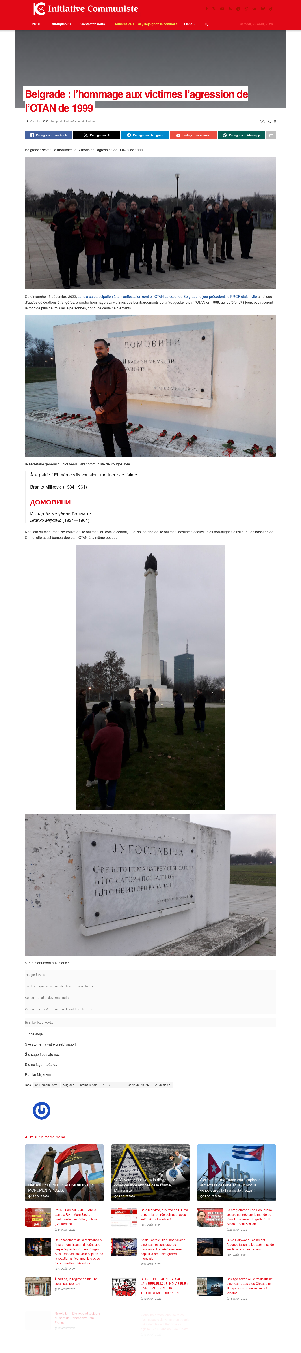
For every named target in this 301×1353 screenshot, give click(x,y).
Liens (188, 23)
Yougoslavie (162, 1085)
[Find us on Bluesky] (263, 8)
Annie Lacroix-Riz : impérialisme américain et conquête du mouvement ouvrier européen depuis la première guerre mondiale (163, 1249)
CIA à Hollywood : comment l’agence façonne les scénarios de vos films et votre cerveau (250, 1244)
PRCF (36, 23)
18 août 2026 (238, 1298)
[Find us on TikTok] (271, 8)
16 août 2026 (152, 1328)
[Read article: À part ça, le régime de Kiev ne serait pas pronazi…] (38, 1286)
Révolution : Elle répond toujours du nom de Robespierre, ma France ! (77, 1313)
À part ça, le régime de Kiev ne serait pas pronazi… (76, 1281)
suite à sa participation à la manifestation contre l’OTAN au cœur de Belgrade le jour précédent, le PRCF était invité (168, 296)
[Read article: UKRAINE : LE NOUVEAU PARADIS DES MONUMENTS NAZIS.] (64, 1172)
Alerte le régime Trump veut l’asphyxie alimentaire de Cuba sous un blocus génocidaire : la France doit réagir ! (230, 1185)
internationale (89, 1085)
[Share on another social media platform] (271, 135)
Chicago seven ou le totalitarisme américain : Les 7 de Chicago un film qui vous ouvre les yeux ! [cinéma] (250, 1286)
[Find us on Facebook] (206, 8)
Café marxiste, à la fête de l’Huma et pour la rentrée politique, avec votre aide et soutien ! (164, 1214)
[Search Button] (206, 23)
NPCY (107, 1085)
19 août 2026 (152, 1298)
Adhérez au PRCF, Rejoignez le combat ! (146, 23)
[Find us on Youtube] (222, 8)
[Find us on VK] (254, 8)
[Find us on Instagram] (246, 8)
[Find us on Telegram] (238, 8)
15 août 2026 (238, 1323)
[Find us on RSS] (230, 8)
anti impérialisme (46, 1085)
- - (60, 1104)
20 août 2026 (66, 1289)
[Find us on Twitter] (214, 8)
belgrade (68, 1085)
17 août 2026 (66, 1323)
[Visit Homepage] (84, 8)
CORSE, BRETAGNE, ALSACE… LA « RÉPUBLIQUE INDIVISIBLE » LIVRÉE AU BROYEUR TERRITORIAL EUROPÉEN (165, 1286)
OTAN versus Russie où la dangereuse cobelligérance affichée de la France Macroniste (144, 1185)
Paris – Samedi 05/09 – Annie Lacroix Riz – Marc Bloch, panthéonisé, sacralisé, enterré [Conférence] (76, 1217)
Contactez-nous (92, 23)
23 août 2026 (152, 1225)
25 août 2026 (39, 1196)
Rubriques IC (60, 23)
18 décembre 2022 (36, 121)
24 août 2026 (125, 1196)
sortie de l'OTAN (138, 1085)
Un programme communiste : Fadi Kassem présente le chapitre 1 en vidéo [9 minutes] (250, 1313)
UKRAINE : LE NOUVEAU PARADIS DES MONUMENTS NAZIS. (61, 1187)
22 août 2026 (152, 1264)
